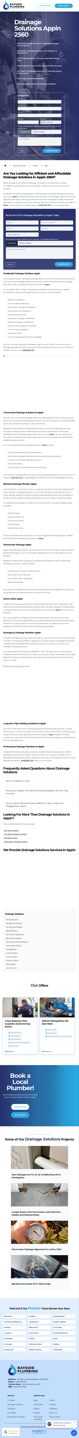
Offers (51, 1400)
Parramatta (8, 1339)
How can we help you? (26, 136)
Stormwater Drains (13, 946)
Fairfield (7, 1327)
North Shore (33, 1333)
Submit (22, 151)
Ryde (55, 1339)
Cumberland (33, 1322)
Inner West (58, 1327)
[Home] (13, 6)
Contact (37, 1413)
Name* (20, 99)
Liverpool (7, 1333)
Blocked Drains (12, 920)
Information (11, 964)
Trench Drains (11, 953)
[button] (39, 781)
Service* (43, 119)
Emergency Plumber (16, 1417)
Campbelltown (59, 1316)
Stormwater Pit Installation (17, 942)
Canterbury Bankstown (13, 1322)
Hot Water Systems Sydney (15, 834)
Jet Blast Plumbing (14, 923)
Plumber (11, 1400)
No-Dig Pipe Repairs (14, 927)
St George (8, 1344)
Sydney (56, 1344)
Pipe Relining (11, 931)
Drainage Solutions (15, 1404)
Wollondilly (58, 1350)
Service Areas (11, 968)
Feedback (53, 1409)
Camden (32, 1316)
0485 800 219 (45, 6)
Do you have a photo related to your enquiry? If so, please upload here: (39, 127)
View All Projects (38, 1296)
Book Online (64, 6)
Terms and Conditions (38, 1418)
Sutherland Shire (35, 1344)
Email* (20, 105)
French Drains (11, 957)
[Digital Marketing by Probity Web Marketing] (39, 1432)
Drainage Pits (11, 949)
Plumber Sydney (11, 838)
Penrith (32, 1339)
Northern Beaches (61, 1333)
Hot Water (11, 1413)
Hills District (33, 1327)
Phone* (20, 112)
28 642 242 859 (20, 1387)
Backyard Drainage (13, 938)
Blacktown (8, 1316)
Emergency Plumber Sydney (16, 842)
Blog (35, 1400)
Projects (52, 1404)
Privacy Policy (54, 1417)
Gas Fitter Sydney (11, 831)
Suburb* (21, 119)
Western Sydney (35, 1350)
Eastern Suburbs (60, 1322)
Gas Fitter (11, 1409)
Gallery (37, 1409)
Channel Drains (12, 961)
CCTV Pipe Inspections (15, 935)
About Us (53, 1413)
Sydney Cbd (8, 1350)
